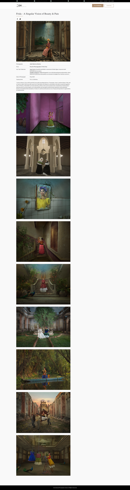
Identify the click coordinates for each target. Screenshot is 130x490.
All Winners (97, 5)
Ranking (109, 5)
